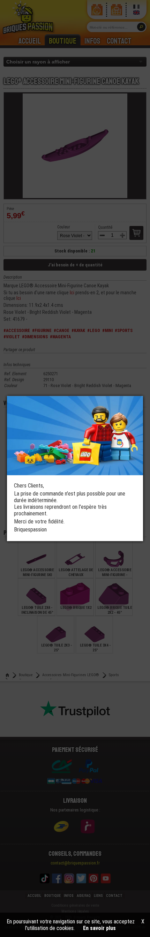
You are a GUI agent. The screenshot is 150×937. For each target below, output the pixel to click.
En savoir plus (99, 928)
